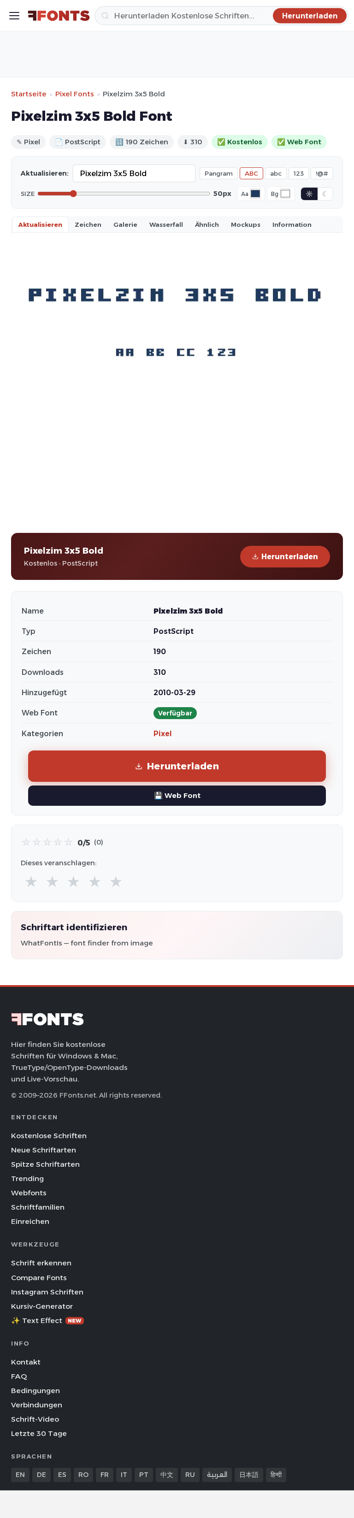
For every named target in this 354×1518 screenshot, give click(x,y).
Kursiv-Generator (42, 1306)
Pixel (162, 733)
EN (20, 1475)
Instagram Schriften (47, 1292)
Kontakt (26, 1362)
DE (41, 1475)
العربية (217, 1475)
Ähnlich (207, 224)
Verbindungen (36, 1404)
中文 (166, 1475)
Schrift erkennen (41, 1262)
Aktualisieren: (45, 173)
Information (292, 224)
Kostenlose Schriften (49, 1135)
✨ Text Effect (46, 1320)
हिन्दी (276, 1475)
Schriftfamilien (38, 1207)
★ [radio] (31, 882)
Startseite (29, 93)
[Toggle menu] (14, 15)
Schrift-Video (35, 1419)
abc (276, 173)
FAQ (19, 1376)
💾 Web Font (177, 795)
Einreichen (30, 1221)
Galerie (125, 224)
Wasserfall (166, 224)
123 (299, 173)
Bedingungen (35, 1390)
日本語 (249, 1475)
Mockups (245, 224)
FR (104, 1475)
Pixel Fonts (74, 93)
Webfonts (29, 1192)
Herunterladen (289, 556)
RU (190, 1475)
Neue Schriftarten (43, 1150)
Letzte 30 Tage (39, 1433)
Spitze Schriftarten (45, 1164)
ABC (251, 173)
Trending (27, 1178)
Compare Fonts (39, 1277)
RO (83, 1475)
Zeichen (88, 224)
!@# (322, 173)
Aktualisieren (40, 224)
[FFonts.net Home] (59, 15)
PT (143, 1475)
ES (62, 1475)
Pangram (219, 173)
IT (124, 1475)
